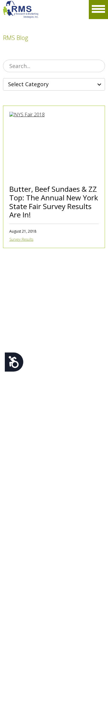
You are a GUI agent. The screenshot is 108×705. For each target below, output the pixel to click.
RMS (21, 9)
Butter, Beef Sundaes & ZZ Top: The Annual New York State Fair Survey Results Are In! (53, 201)
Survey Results (21, 239)
